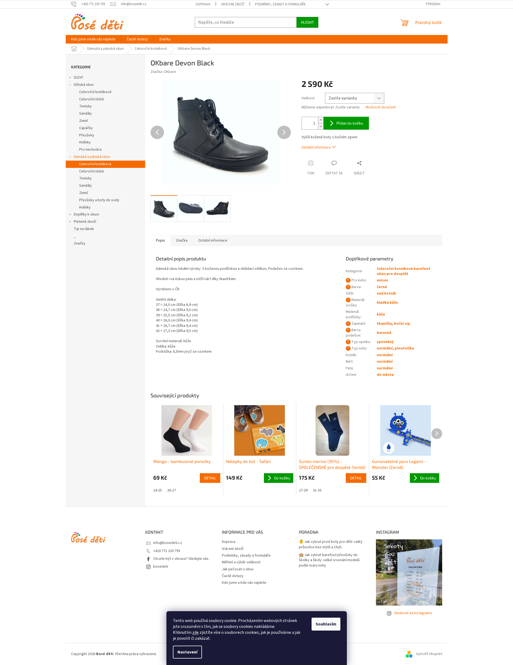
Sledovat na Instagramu (413, 613)
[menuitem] (93, 39)
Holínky (85, 142)
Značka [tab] (181, 240)
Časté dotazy (232, 576)
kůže (381, 314)
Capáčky (86, 128)
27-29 (303, 490)
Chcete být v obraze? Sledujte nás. (181, 558)
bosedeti (160, 566)
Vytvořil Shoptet (429, 654)
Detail (210, 478)
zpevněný (385, 342)
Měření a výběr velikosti (241, 562)
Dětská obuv (84, 84)
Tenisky (85, 106)
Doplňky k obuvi (86, 214)
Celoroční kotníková (95, 164)
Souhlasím (326, 624)
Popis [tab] (160, 240)
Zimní (83, 120)
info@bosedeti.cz (167, 543)
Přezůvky (86, 135)
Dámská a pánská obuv (92, 157)
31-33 (317, 490)
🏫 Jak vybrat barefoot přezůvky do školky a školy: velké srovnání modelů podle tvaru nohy (329, 560)
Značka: (163, 72)
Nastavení (187, 652)
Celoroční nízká (91, 171)
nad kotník (386, 293)
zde (195, 632)
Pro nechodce (90, 149)
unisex (382, 280)
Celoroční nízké (91, 99)
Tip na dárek (84, 229)
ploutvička (404, 348)
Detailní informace (316, 147)
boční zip (402, 323)
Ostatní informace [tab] (212, 240)
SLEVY (78, 77)
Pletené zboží (85, 221)
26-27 (171, 490)
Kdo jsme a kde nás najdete (244, 582)
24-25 (157, 490)
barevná (384, 332)
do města (385, 374)
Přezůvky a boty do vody (99, 200)
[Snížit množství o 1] (320, 126)
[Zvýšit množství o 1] (320, 120)
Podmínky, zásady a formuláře (280, 4)
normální (385, 348)
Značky (79, 243)
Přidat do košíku (349, 123)
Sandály (85, 113)
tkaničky (384, 323)
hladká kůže (387, 302)
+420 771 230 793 (166, 551)
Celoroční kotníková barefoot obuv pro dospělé (403, 271)
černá (382, 287)
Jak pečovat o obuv (238, 569)
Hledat (307, 22)
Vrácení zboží (232, 4)
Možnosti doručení (381, 107)
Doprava (203, 4)
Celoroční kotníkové (95, 92)
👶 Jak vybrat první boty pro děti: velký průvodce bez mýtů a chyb (330, 544)
